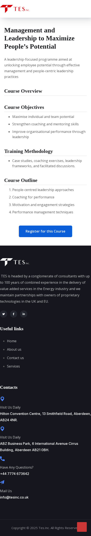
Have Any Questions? (16, 467)
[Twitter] (3, 314)
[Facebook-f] (13, 314)
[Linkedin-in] (23, 314)
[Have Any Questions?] (2, 458)
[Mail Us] (2, 482)
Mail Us (6, 491)
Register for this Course (45, 231)
